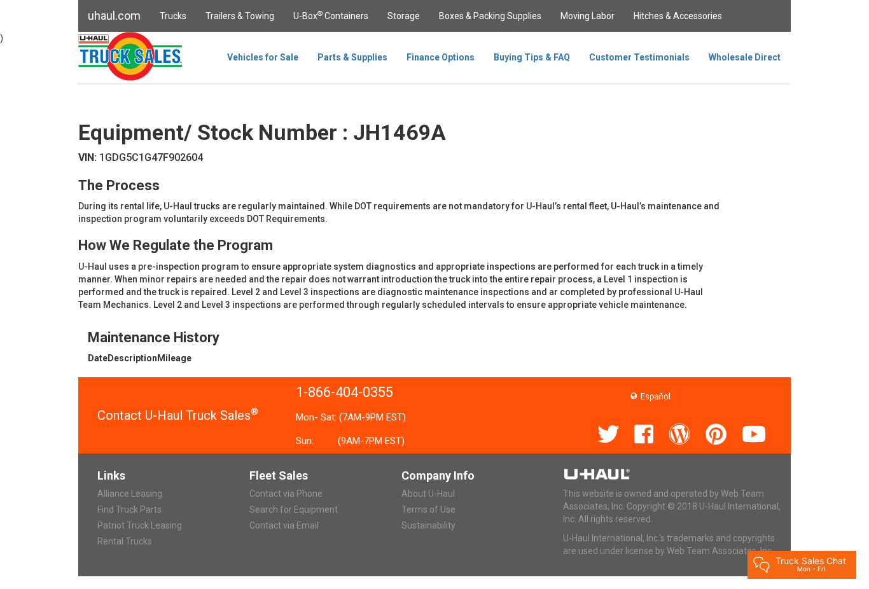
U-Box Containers (330, 15)
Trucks (173, 16)
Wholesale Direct (745, 57)
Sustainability (428, 525)
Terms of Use (428, 509)
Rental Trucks (124, 541)
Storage (403, 16)
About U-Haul (428, 494)
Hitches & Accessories (678, 16)
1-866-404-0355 (344, 392)
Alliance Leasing (129, 494)
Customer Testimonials (639, 57)
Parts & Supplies (352, 57)
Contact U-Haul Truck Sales (177, 415)
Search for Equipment (293, 509)
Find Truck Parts (129, 509)
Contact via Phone (286, 494)
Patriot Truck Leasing (139, 525)
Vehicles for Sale (262, 57)
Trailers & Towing (239, 16)
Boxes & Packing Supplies (490, 16)
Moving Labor (587, 16)
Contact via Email (284, 525)
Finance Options (441, 57)
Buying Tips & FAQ (532, 57)
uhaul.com (114, 15)
